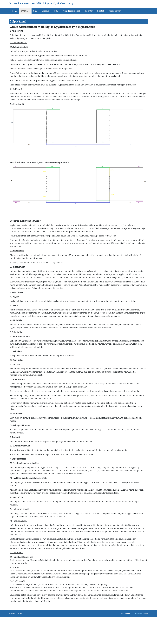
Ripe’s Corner (115, 11)
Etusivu (13, 11)
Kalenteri (89, 11)
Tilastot (100, 11)
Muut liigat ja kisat (71, 11)
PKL (56, 11)
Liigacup (45, 11)
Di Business (137, 613)
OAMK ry (24, 11)
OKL (35, 11)
